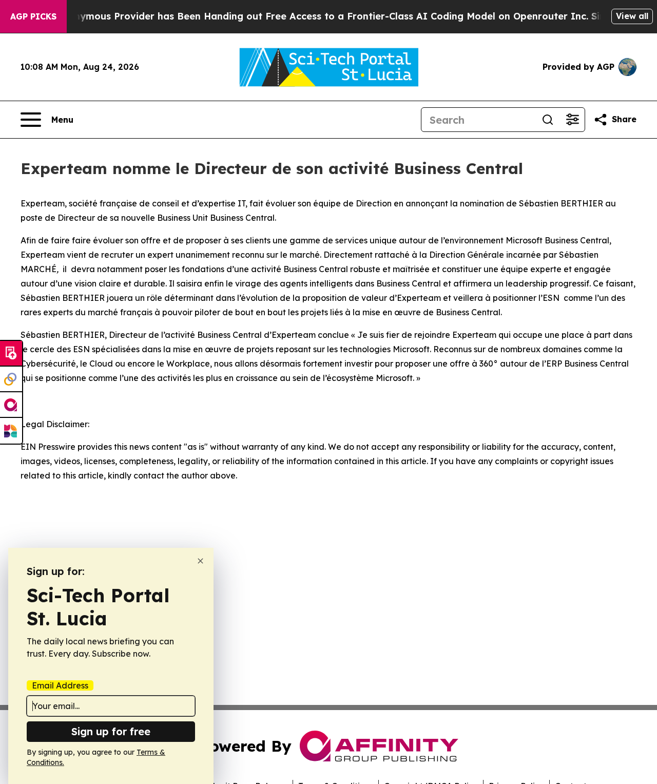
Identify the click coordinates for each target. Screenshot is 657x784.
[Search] (547, 119)
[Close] (200, 561)
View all (632, 16)
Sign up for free (110, 731)
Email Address (60, 685)
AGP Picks (33, 16)
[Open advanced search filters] (572, 119)
